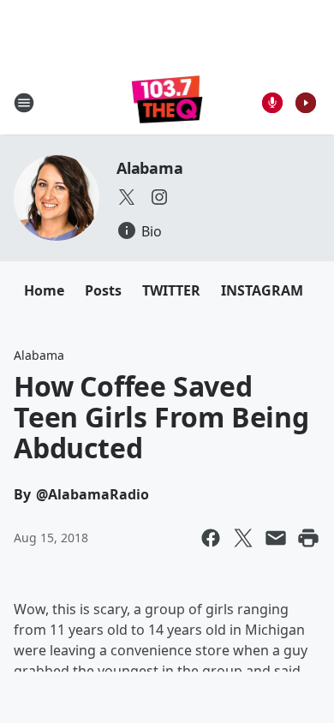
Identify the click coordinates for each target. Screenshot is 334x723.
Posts (103, 290)
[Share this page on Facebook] (211, 538)
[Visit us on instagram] (159, 197)
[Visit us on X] (126, 197)
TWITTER (171, 290)
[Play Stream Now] (305, 103)
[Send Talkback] (272, 103)
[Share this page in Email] (276, 538)
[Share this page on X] (243, 538)
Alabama (149, 168)
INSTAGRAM (262, 290)
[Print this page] (308, 538)
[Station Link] (167, 102)
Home (44, 290)
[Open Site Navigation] (24, 103)
